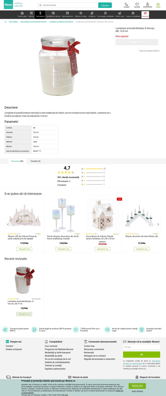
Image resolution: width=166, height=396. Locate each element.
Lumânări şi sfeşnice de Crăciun (61, 22)
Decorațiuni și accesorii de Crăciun (33, 22)
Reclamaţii (89, 353)
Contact (9, 346)
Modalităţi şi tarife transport (57, 353)
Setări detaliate (137, 391)
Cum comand (51, 346)
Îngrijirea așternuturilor (55, 369)
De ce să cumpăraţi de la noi (58, 359)
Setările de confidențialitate (57, 362)
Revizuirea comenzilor (94, 349)
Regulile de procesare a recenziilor (99, 359)
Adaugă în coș (136, 42)
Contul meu (89, 346)
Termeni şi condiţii (53, 366)
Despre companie (14, 349)
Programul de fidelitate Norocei (59, 349)
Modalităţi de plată (53, 356)
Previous (8, 224)
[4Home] (6, 22)
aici (66, 395)
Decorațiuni (13, 22)
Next (158, 224)
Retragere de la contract (95, 356)
